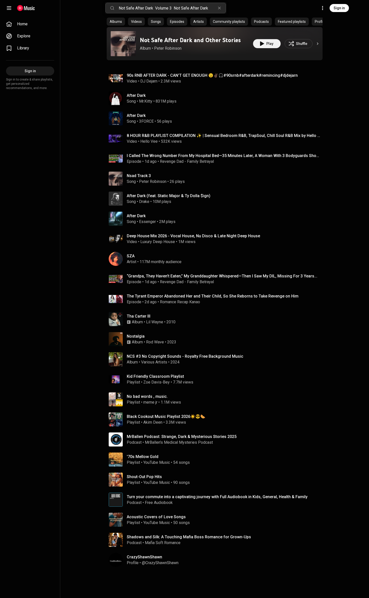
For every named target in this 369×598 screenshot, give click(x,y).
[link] (30, 24)
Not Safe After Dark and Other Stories (190, 40)
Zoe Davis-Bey (156, 382)
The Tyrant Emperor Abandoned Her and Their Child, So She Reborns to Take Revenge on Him (212, 296)
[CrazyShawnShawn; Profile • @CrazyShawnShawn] (217, 560)
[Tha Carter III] (217, 319)
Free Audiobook (159, 502)
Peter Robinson (167, 48)
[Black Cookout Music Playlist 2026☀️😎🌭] (217, 419)
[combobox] (172, 8)
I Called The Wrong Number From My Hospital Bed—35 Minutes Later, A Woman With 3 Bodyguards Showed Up (224, 155)
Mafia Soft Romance (162, 542)
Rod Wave (155, 342)
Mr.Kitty (145, 101)
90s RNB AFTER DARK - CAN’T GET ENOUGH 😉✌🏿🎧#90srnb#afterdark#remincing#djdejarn (212, 75)
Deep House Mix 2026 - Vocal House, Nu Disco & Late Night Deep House (193, 236)
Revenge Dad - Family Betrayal (187, 161)
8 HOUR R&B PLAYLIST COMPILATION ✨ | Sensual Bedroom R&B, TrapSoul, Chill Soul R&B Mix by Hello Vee (224, 135)
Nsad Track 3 (139, 175)
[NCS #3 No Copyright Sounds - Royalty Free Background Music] (217, 359)
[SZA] (217, 259)
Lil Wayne (154, 322)
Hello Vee (149, 141)
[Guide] (9, 8)
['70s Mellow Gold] (217, 460)
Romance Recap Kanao (180, 302)
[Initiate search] (112, 8)
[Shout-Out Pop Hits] (217, 480)
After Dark (136, 95)
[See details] (318, 44)
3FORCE (146, 121)
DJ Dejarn (148, 81)
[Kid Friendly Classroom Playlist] (217, 379)
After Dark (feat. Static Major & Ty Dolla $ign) (168, 195)
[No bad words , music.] (217, 399)
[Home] (26, 8)
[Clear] (219, 8)
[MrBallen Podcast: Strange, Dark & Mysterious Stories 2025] (217, 439)
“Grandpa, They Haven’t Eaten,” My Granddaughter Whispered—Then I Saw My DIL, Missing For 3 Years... (222, 276)
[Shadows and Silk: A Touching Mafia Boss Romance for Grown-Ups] (217, 540)
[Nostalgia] (217, 339)
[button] (123, 44)
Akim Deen (152, 422)
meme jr (150, 402)
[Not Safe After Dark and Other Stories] (123, 43)
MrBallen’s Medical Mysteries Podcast (179, 442)
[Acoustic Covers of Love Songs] (217, 520)
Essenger (147, 221)
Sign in (339, 8)
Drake (144, 201)
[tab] (116, 22)
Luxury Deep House (157, 241)
